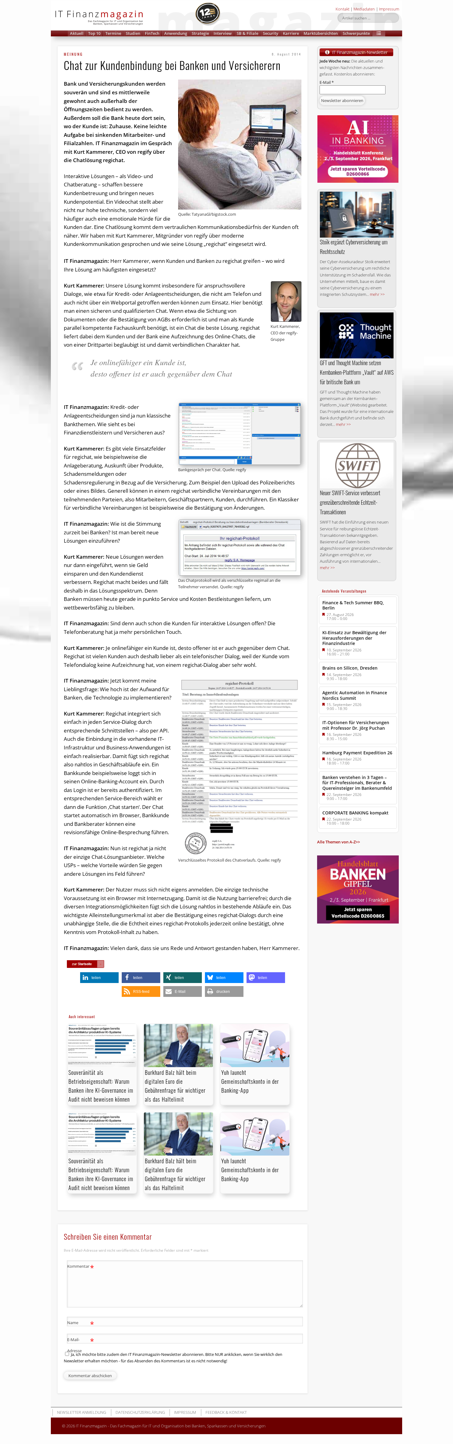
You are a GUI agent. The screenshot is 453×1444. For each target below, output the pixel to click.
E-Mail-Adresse (80, 1344)
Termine (113, 33)
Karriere (291, 33)
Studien (133, 33)
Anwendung (175, 33)
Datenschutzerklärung (140, 1412)
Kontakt (342, 9)
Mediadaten (364, 9)
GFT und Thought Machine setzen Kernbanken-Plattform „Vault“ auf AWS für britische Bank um (357, 372)
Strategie (200, 33)
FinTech (152, 33)
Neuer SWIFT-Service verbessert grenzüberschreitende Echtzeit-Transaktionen (350, 502)
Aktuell (77, 33)
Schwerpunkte (356, 33)
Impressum (389, 9)
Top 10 (94, 33)
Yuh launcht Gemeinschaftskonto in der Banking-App (250, 1081)
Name (80, 1323)
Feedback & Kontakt (226, 1412)
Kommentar (80, 1267)
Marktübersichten (321, 33)
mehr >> (377, 294)
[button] (378, 33)
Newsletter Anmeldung (81, 1412)
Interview (223, 33)
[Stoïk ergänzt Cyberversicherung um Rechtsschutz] (357, 215)
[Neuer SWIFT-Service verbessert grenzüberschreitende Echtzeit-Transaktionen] (357, 465)
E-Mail (327, 82)
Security (270, 33)
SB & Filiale (247, 33)
